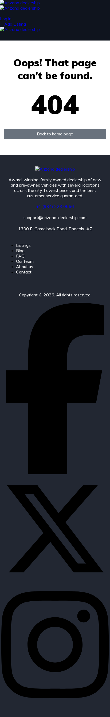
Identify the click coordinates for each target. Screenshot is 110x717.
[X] (55, 580)
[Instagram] (55, 704)
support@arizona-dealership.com (55, 217)
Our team (25, 261)
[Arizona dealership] (20, 2)
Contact (24, 272)
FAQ (20, 256)
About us (24, 266)
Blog (20, 250)
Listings (23, 245)
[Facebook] (55, 472)
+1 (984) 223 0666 (55, 206)
